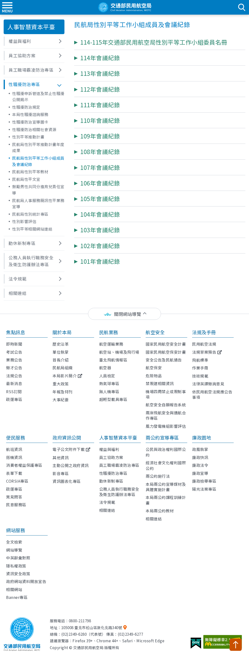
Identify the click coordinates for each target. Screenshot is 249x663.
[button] (34, 41)
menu (7, 7)
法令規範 (107, 502)
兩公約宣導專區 (162, 437)
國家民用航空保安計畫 (166, 352)
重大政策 (61, 384)
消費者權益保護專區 (24, 465)
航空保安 (154, 367)
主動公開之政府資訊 (71, 465)
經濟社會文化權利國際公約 (166, 465)
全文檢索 (14, 542)
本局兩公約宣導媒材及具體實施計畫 (166, 486)
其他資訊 (61, 457)
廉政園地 (201, 437)
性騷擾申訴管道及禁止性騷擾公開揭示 (38, 96)
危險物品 (154, 376)
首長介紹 (61, 360)
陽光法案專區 (204, 489)
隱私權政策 (16, 566)
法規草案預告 (204, 352)
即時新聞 (14, 344)
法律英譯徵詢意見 (208, 384)
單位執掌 (61, 352)
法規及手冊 (204, 332)
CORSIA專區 (17, 481)
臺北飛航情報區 (113, 360)
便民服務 (15, 437)
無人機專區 (109, 391)
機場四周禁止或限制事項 (166, 394)
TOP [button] (236, 645)
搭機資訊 (14, 457)
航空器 (105, 367)
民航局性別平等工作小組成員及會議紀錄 (38, 161)
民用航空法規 (204, 344)
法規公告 (14, 376)
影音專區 (61, 473)
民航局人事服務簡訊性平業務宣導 (38, 203)
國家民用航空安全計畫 (166, 344)
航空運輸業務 (111, 344)
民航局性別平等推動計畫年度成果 (38, 147)
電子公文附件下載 (69, 449)
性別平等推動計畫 (28, 137)
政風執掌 (200, 449)
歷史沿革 (61, 344)
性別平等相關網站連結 (32, 229)
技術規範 (200, 376)
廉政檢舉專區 (204, 481)
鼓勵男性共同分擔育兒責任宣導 (38, 190)
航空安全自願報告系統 (166, 405)
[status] (124, 314)
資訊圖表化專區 (67, 481)
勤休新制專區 (111, 481)
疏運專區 (14, 399)
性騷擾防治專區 (113, 473)
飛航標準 (200, 360)
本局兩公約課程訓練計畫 (166, 500)
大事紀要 (61, 399)
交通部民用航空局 (124, 7)
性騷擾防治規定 (26, 107)
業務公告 (14, 360)
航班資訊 (14, 449)
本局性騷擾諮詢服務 (30, 114)
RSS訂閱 (14, 391)
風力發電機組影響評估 (166, 426)
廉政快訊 (200, 457)
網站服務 (15, 530)
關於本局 (62, 332)
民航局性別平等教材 (30, 172)
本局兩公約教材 (160, 511)
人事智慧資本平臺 (118, 437)
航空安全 (155, 332)
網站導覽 (14, 550)
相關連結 (107, 510)
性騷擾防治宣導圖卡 (30, 122)
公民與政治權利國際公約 (166, 452)
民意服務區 (16, 504)
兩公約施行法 (158, 476)
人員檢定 (107, 376)
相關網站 (14, 589)
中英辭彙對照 (18, 558)
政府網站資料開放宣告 (26, 581)
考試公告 (14, 352)
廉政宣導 (200, 473)
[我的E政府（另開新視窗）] (196, 645)
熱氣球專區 (109, 383)
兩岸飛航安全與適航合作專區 (166, 415)
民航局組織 (63, 367)
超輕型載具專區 (113, 399)
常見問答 (14, 497)
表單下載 (14, 473)
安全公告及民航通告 (164, 360)
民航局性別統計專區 (30, 214)
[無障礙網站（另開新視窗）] (223, 644)
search (241, 7)
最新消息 (14, 383)
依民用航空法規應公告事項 (212, 394)
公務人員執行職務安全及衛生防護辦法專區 (119, 491)
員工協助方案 (111, 457)
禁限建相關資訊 (160, 383)
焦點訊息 (15, 332)
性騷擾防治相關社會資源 (34, 129)
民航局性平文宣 (26, 179)
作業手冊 (200, 368)
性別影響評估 (24, 221)
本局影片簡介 (65, 376)
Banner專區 (16, 597)
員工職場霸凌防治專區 (119, 465)
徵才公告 (14, 367)
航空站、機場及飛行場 (119, 352)
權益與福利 (109, 449)
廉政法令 (200, 465)
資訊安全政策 (18, 573)
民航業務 (108, 332)
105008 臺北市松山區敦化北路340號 (91, 627)
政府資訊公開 (67, 437)
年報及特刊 (63, 392)
